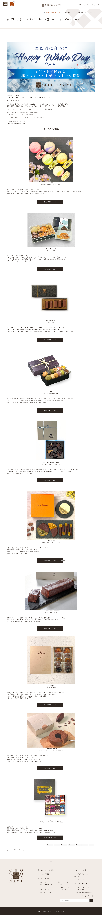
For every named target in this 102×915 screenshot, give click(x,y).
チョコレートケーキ (64, 887)
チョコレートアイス (45, 892)
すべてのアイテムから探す (46, 870)
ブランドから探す (43, 874)
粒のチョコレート (63, 882)
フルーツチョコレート (46, 890)
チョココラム (80, 879)
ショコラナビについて (82, 887)
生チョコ (60, 885)
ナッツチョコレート (64, 890)
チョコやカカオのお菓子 (47, 885)
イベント (79, 876)
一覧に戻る (16, 849)
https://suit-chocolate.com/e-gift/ (17, 123)
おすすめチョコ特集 (82, 874)
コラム (47, 12)
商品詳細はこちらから (50, 202)
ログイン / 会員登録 (82, 5)
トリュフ (42, 887)
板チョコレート (44, 882)
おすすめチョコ (55, 12)
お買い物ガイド (80, 889)
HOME (42, 12)
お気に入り (96, 5)
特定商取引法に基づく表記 (84, 892)
